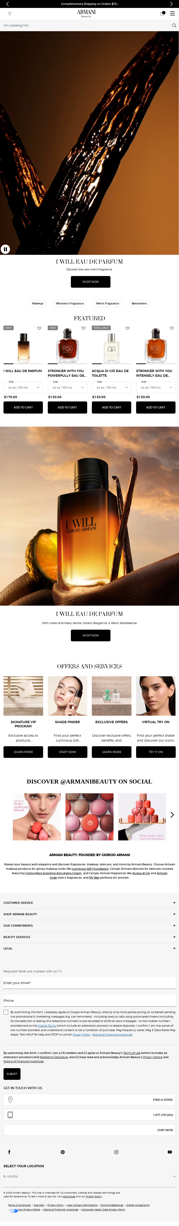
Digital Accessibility (138, 1205)
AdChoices (69, 1196)
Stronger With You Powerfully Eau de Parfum (66, 374)
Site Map (39, 1205)
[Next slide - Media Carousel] (172, 814)
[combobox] (87, 25)
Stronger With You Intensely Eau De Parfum (154, 374)
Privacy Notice (152, 1057)
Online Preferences (112, 1205)
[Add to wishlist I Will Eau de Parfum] (39, 328)
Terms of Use (131, 1053)
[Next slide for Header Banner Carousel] (171, 4)
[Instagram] (116, 1152)
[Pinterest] (63, 1152)
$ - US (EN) (10, 1176)
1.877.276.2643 (163, 1115)
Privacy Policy (94, 1196)
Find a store (163, 1100)
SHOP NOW (91, 281)
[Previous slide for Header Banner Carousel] (7, 4)
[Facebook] (9, 1152)
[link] (162, 13)
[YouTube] (170, 1152)
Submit (12, 1074)
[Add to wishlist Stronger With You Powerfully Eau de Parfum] (83, 328)
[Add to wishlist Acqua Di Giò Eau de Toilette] (127, 328)
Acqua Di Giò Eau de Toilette (110, 373)
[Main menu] (172, 13)
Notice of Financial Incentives (23, 1061)
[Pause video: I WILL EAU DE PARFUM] (5, 249)
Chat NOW (165, 1130)
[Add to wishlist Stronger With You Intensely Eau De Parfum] (172, 328)
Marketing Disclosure (54, 1057)
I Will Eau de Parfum (22, 371)
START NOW (67, 752)
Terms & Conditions (19, 1205)
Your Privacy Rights (29, 1209)
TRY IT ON (156, 752)
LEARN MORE (23, 752)
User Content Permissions (82, 1205)
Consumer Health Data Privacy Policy (103, 1209)
